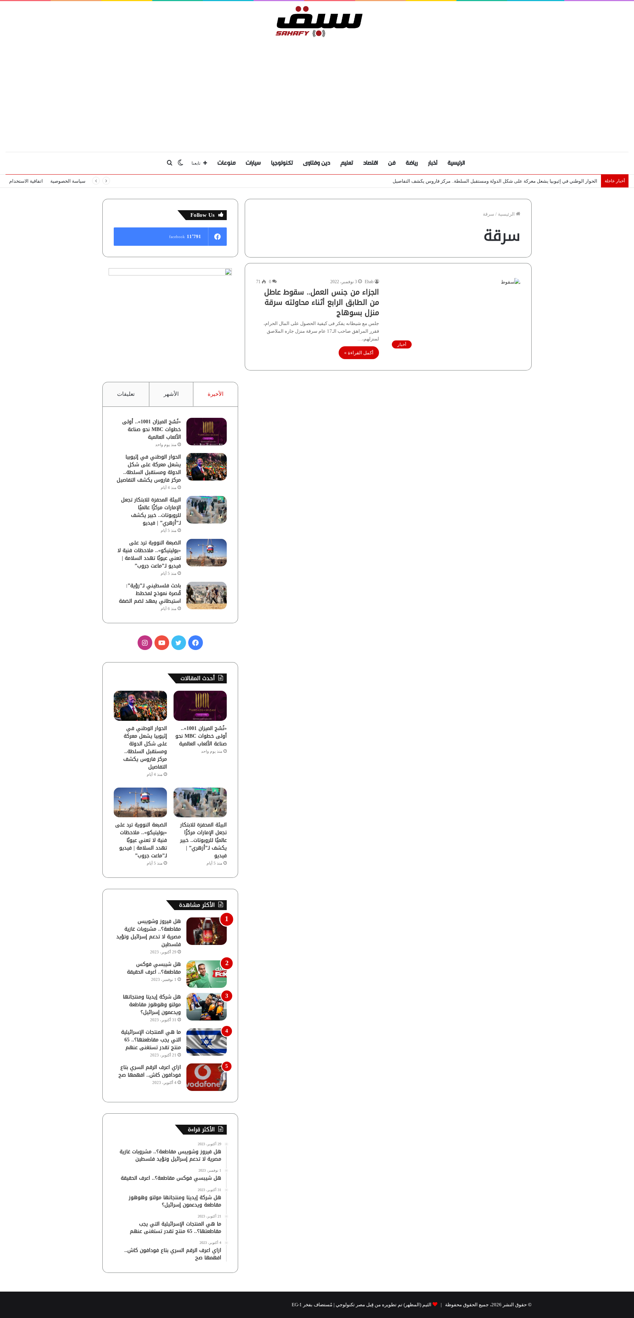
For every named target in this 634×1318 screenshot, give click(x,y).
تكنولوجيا (282, 163)
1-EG (297, 1304)
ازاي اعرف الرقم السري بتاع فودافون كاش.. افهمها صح (150, 1071)
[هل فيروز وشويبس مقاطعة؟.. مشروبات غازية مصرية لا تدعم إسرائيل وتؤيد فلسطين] (206, 931)
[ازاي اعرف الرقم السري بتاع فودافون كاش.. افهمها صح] (206, 1077)
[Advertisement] (317, 92)
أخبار (432, 163)
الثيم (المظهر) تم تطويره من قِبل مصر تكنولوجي (383, 1304)
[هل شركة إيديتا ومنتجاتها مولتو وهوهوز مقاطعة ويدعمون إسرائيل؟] (206, 1007)
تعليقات (126, 394)
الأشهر (171, 394)
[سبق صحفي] (317, 21)
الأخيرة (215, 394)
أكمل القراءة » (359, 352)
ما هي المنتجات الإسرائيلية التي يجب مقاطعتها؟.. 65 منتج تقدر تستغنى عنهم (151, 1039)
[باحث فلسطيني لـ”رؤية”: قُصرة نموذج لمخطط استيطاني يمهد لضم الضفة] (206, 595)
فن (392, 163)
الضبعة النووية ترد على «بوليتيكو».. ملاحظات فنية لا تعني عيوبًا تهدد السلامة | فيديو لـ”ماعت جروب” (149, 554)
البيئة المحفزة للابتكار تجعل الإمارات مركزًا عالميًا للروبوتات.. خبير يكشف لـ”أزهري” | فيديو (151, 511)
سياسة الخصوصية (67, 181)
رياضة (412, 163)
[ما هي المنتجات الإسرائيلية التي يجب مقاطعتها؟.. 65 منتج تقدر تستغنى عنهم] (206, 1042)
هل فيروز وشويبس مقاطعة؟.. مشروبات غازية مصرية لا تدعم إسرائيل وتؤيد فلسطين (148, 932)
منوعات (227, 163)
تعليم (346, 163)
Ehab (369, 281)
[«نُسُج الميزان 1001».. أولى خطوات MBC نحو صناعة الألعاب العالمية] (206, 431)
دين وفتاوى (316, 163)
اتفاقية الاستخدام (26, 181)
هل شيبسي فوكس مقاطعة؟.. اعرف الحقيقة (154, 968)
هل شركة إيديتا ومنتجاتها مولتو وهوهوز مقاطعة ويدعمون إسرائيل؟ (152, 1004)
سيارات (253, 163)
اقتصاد (370, 163)
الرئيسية (456, 163)
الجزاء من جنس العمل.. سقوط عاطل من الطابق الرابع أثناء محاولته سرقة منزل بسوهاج (321, 302)
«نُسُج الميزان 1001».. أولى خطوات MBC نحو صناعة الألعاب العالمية (151, 429)
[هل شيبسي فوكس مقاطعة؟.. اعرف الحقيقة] (206, 974)
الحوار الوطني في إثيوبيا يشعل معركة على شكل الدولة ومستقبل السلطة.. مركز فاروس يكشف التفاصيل (495, 181)
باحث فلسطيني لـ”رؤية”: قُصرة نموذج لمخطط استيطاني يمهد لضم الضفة (150, 593)
